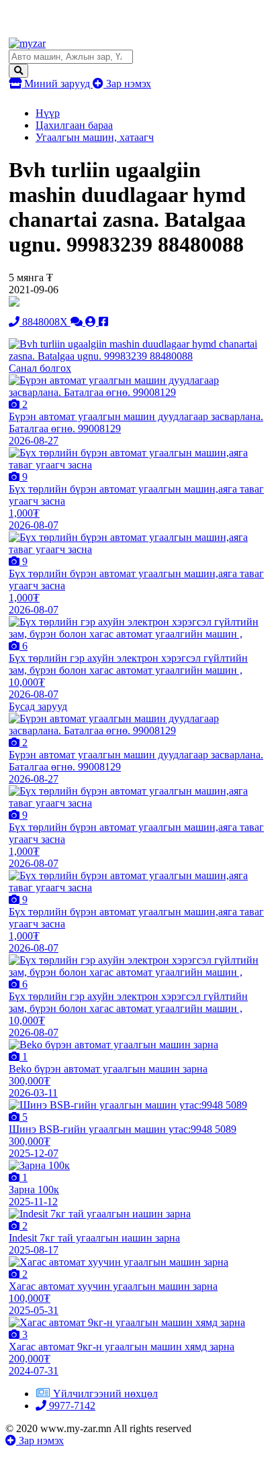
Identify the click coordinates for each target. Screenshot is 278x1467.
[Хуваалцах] (103, 321)
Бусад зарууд (38, 706)
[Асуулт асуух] (78, 321)
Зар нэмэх (127, 83)
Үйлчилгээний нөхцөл (105, 1393)
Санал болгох (40, 368)
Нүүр (48, 113)
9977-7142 (70, 1405)
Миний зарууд (57, 83)
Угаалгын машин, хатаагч (95, 137)
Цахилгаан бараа (74, 125)
